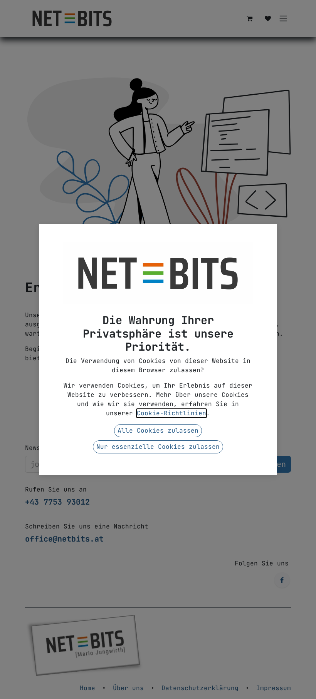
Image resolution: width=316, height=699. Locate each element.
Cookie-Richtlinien (171, 413)
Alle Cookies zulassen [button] (158, 430)
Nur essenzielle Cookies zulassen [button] (158, 447)
